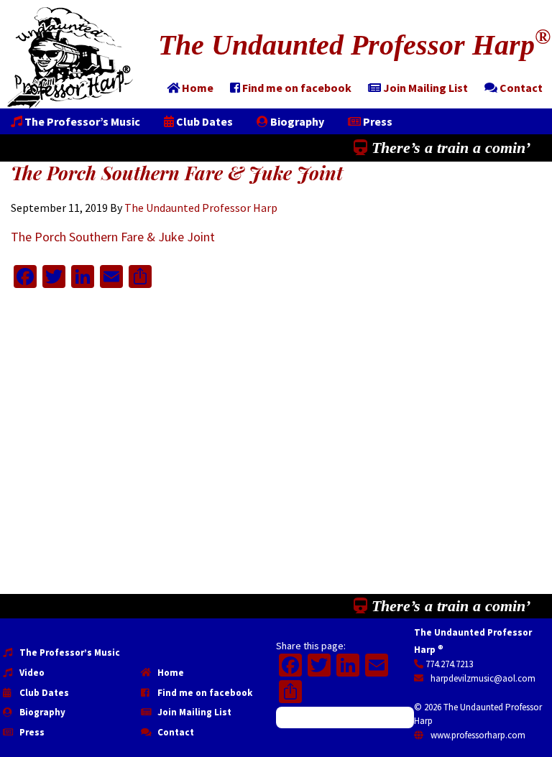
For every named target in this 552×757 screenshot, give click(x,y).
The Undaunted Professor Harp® (70, 57)
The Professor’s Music (68, 652)
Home (169, 673)
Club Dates (43, 693)
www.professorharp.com (476, 735)
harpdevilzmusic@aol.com (481, 678)
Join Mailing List (193, 712)
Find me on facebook (203, 693)
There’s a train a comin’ (448, 148)
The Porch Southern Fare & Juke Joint (113, 236)
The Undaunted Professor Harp (354, 45)
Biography (41, 712)
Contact (174, 732)
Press (31, 732)
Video (31, 673)
